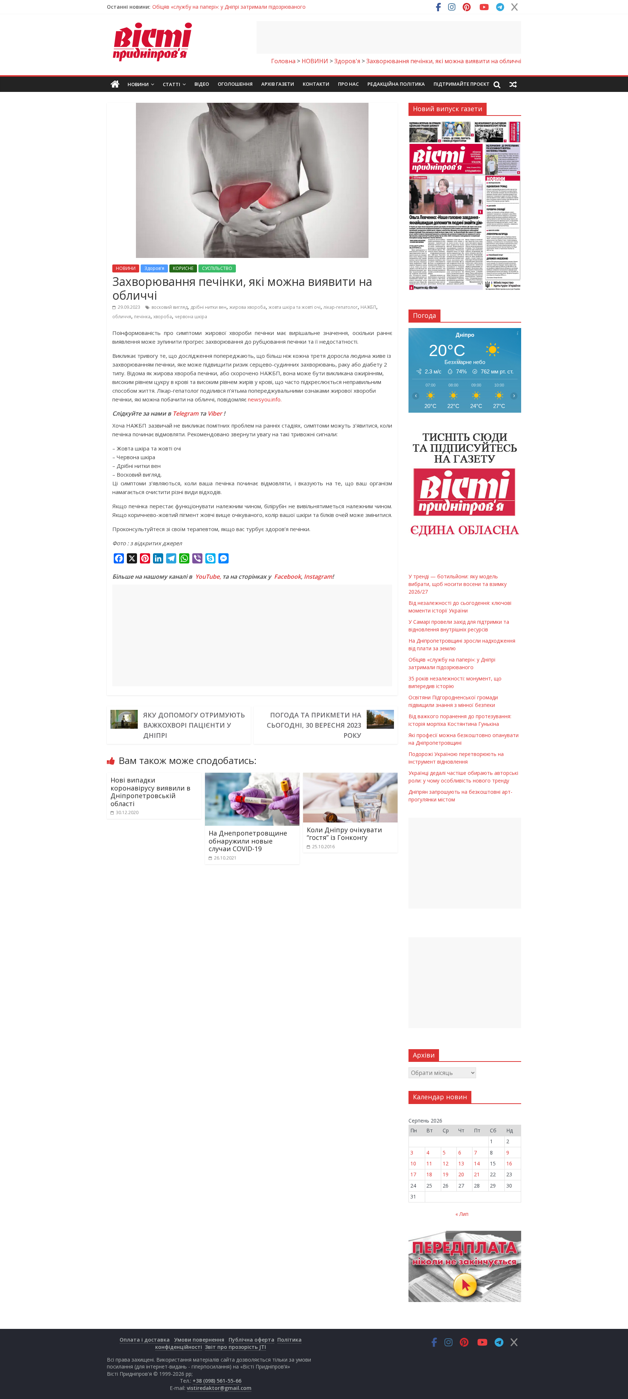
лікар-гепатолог (340, 307)
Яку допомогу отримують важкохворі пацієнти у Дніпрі (194, 725)
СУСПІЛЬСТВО (217, 268)
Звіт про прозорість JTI (235, 1346)
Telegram (185, 413)
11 (429, 1163)
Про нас (348, 84)
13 (461, 1163)
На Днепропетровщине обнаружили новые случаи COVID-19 (248, 841)
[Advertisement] (389, 37)
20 (461, 1174)
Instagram (318, 577)
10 (413, 1163)
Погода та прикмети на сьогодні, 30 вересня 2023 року (314, 725)
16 (509, 1163)
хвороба (162, 317)
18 (429, 1174)
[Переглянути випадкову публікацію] (513, 84)
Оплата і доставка (145, 1339)
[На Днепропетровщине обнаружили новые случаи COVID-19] (252, 777)
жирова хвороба (247, 307)
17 (413, 1174)
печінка (142, 317)
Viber (215, 413)
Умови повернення (199, 1339)
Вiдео (201, 84)
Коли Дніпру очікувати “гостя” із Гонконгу (344, 833)
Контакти (316, 84)
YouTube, (208, 577)
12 (445, 1163)
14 (477, 1163)
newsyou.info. (265, 399)
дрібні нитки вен (208, 307)
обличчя (121, 317)
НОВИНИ (126, 268)
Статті (171, 84)
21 (477, 1174)
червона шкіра (191, 317)
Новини (138, 84)
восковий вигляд (170, 307)
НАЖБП (368, 307)
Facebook (287, 577)
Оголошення (235, 84)
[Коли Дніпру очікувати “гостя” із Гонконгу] (350, 777)
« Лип (461, 1213)
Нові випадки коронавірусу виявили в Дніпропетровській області (150, 792)
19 (445, 1174)
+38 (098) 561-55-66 (217, 1380)
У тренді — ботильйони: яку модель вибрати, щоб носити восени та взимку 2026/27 (457, 584)
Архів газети (277, 84)
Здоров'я (154, 268)
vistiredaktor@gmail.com (219, 1387)
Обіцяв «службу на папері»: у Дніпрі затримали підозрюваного (229, 6)
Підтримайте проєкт (462, 84)
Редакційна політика (396, 84)
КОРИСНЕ (183, 268)
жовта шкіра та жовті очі (295, 307)
